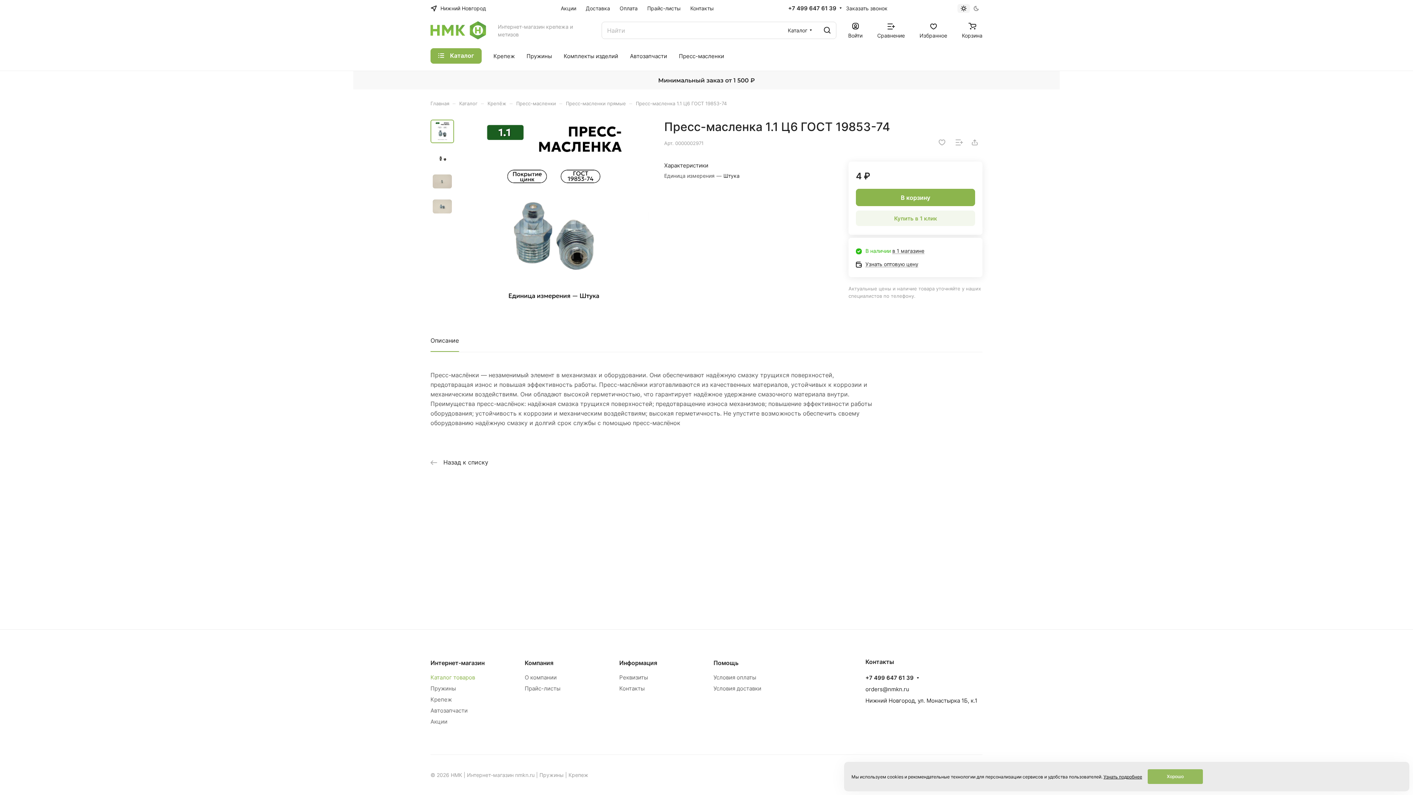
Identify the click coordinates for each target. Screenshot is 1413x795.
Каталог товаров (453, 677)
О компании (541, 677)
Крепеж (441, 699)
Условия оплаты (734, 677)
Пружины (443, 688)
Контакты (632, 688)
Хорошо (1175, 776)
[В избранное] (942, 142)
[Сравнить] (959, 142)
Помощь (726, 663)
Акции (439, 721)
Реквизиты (633, 677)
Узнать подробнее (1123, 777)
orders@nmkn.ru (887, 689)
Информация (638, 663)
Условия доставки (737, 688)
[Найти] (827, 30)
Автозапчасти (449, 710)
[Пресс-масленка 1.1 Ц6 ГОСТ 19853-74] (553, 215)
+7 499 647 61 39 (812, 8)
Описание (445, 340)
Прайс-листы (542, 688)
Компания (539, 663)
